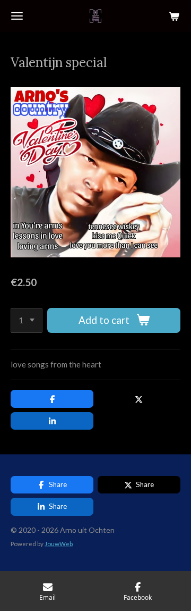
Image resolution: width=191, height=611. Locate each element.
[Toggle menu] (17, 16)
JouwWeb (59, 543)
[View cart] (174, 16)
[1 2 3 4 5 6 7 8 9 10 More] (26, 320)
